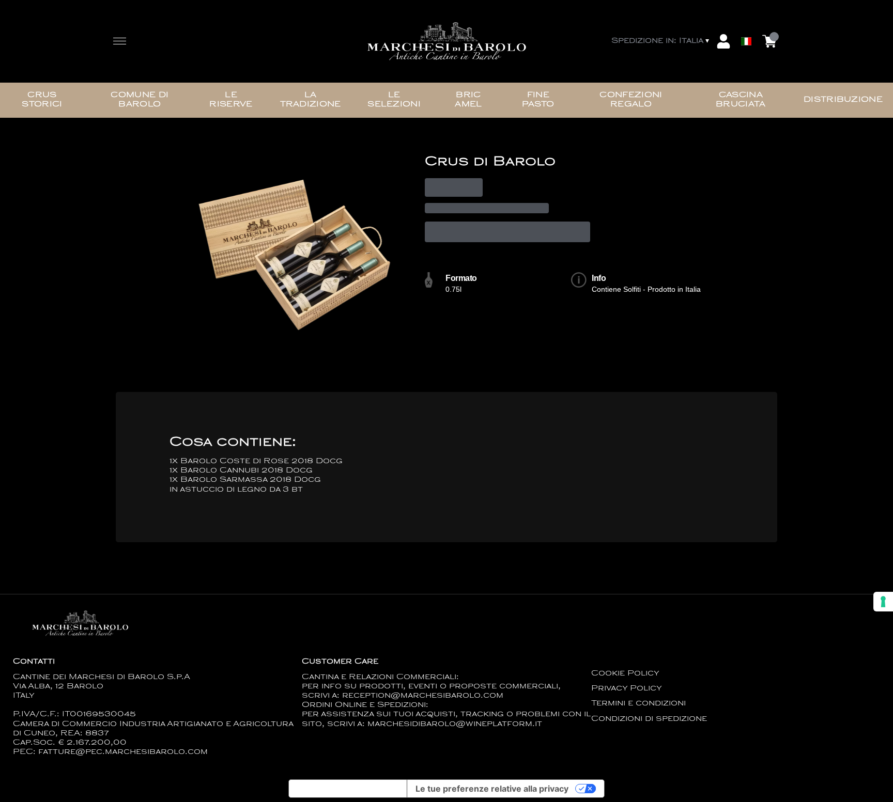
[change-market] (661, 41)
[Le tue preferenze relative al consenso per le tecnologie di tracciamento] (883, 601)
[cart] (769, 41)
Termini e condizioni (638, 703)
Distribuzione (843, 100)
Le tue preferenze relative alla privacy (491, 788)
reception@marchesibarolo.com (422, 696)
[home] (446, 41)
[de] (746, 27)
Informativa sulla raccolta (347, 788)
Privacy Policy (626, 689)
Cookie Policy (625, 674)
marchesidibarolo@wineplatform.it (454, 724)
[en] (746, 17)
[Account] (723, 41)
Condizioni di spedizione (649, 719)
